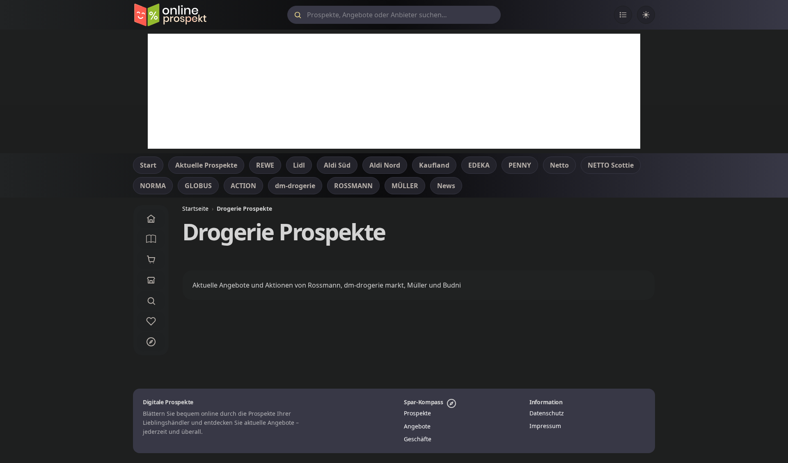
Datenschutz (546, 413)
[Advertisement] (394, 91)
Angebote (417, 426)
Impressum (545, 426)
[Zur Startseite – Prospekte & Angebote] (170, 15)
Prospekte (417, 413)
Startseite (195, 208)
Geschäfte (417, 439)
